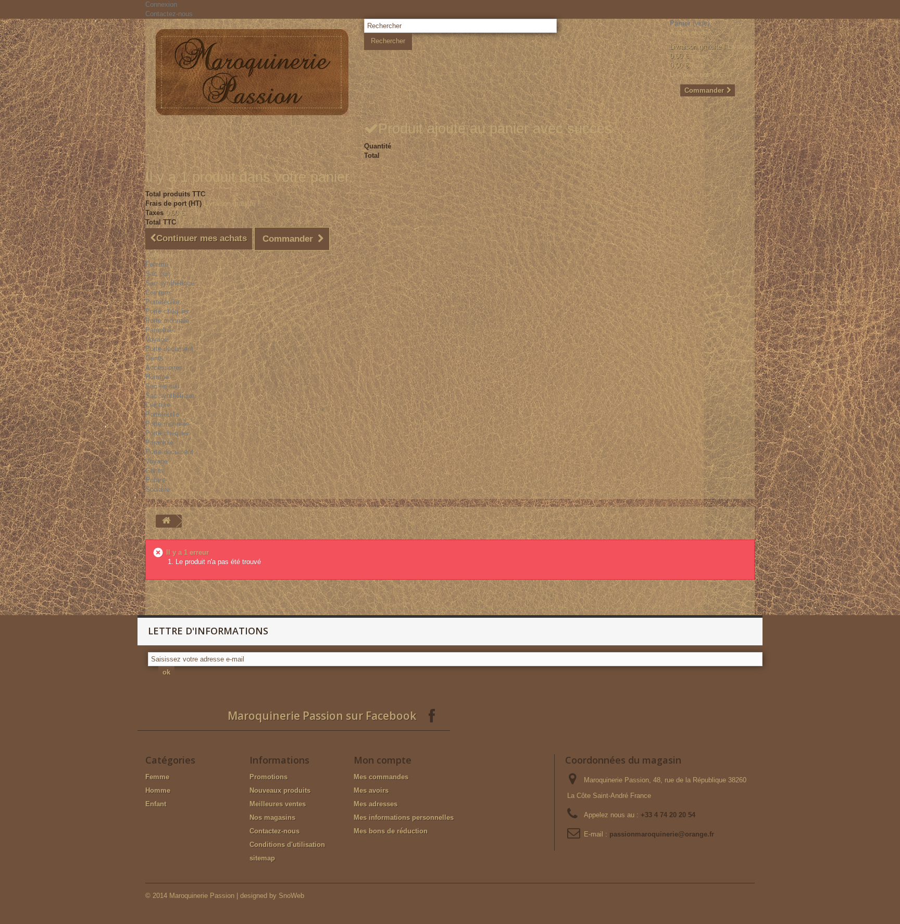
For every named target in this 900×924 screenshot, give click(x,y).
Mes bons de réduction (391, 831)
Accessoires (164, 367)
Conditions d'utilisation (287, 844)
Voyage (156, 339)
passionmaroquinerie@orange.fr (661, 834)
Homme (157, 377)
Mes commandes (381, 777)
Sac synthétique (169, 283)
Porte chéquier (167, 311)
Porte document (169, 349)
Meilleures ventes (277, 804)
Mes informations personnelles (404, 817)
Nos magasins (272, 817)
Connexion (161, 4)
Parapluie (159, 330)
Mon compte (382, 760)
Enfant (155, 480)
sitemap (262, 858)
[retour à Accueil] (166, 521)
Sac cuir (157, 274)
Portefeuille (162, 302)
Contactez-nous (169, 14)
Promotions (268, 777)
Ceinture (157, 292)
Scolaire (157, 489)
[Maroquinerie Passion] (252, 72)
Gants (154, 358)
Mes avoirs (371, 790)
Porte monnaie (167, 320)
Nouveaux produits (279, 790)
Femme (156, 264)
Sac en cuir (162, 386)
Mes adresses (375, 804)
